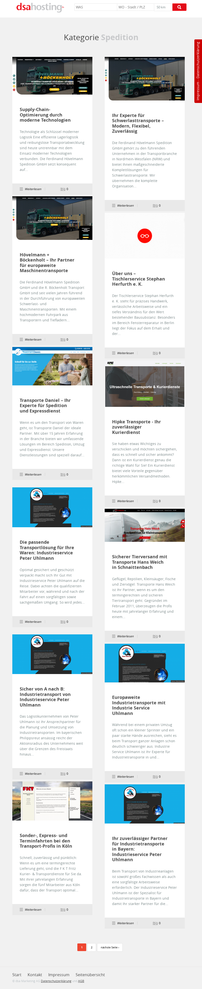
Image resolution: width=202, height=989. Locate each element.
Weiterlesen (52, 75)
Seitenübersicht (90, 974)
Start (16, 974)
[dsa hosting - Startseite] (40, 8)
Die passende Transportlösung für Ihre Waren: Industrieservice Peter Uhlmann (47, 550)
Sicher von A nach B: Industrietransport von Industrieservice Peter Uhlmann (45, 697)
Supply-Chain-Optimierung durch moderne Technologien (45, 115)
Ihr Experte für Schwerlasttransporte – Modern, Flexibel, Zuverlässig (138, 123)
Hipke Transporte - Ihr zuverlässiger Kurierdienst (136, 427)
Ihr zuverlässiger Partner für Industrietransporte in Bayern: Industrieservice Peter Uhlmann (140, 849)
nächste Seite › (110, 947)
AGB (81, 981)
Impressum (197, 91)
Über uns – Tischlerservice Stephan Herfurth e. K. (138, 279)
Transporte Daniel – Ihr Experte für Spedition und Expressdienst (45, 406)
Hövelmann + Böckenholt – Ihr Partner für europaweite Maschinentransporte (47, 262)
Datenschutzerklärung (197, 60)
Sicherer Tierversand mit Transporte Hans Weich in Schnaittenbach (139, 562)
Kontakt (35, 974)
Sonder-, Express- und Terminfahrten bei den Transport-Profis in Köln (46, 841)
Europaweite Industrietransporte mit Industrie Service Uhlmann (139, 705)
